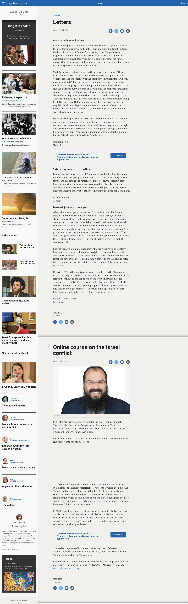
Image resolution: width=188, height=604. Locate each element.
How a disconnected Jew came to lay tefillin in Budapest (19, 184)
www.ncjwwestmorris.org (66, 568)
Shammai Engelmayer (17, 419)
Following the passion (14, 97)
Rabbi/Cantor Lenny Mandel (14, 142)
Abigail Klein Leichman (11, 101)
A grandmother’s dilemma (17, 486)
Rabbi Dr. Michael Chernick (19, 440)
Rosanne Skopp (15, 500)
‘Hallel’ (8, 558)
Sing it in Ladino (19, 26)
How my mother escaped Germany (15, 145)
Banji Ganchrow (19, 522)
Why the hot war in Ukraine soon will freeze (16, 225)
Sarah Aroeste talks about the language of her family (19, 37)
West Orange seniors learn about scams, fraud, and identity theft (17, 340)
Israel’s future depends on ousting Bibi (17, 426)
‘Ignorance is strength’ (15, 218)
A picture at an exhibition (16, 138)
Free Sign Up (118, 156)
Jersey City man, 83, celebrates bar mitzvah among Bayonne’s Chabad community (19, 105)
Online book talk (10, 235)
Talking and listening (14, 405)
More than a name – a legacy (19, 467)
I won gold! (19, 526)
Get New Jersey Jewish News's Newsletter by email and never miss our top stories (78, 157)
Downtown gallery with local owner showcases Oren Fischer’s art (18, 567)
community (59, 582)
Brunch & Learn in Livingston (19, 386)
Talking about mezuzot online (26, 246)
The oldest (8, 505)
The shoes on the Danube (17, 177)
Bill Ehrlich (8, 180)
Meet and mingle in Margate (15, 353)
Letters (57, 316)
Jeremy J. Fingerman (17, 462)
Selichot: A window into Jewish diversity (15, 447)
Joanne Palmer (20, 30)
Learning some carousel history (27, 262)
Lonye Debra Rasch (16, 481)
